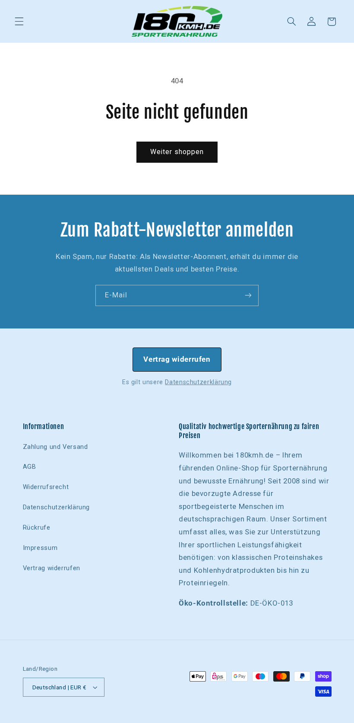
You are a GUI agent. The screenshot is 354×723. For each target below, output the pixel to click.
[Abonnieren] (248, 295)
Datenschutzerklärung (198, 382)
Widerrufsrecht (46, 487)
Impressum (40, 548)
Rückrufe (37, 527)
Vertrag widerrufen (176, 359)
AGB (29, 466)
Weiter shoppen (177, 152)
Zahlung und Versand (55, 447)
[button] (19, 22)
